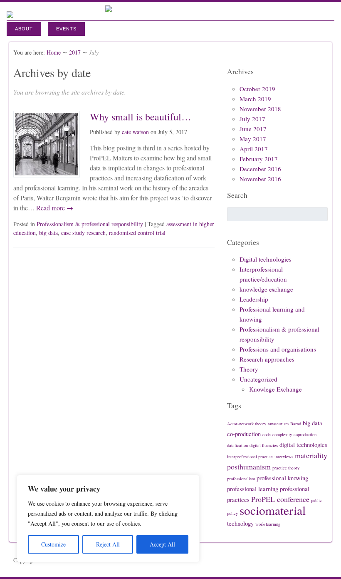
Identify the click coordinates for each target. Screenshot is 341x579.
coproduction (305, 434)
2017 (75, 52)
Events (66, 28)
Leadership (254, 299)
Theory (249, 369)
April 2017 (254, 149)
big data (48, 233)
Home (54, 52)
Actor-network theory (246, 424)
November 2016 (260, 179)
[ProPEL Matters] (108, 9)
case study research (83, 233)
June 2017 (253, 129)
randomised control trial (137, 233)
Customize (53, 544)
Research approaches (267, 359)
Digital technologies (266, 259)
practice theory (285, 468)
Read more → (54, 207)
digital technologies (303, 445)
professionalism (241, 479)
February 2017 (259, 159)
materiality (311, 455)
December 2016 (260, 169)
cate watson (135, 132)
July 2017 (252, 119)
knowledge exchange (266, 289)
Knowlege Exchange (275, 389)
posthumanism (249, 467)
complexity (282, 434)
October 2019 (257, 89)
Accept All (162, 544)
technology (240, 523)
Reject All (108, 544)
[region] (108, 518)
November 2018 (260, 109)
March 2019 (255, 99)
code (266, 434)
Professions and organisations (278, 349)
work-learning (267, 524)
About (24, 28)
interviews (283, 456)
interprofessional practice (250, 456)
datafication (237, 445)
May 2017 (253, 139)
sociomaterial (273, 510)
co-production (244, 434)
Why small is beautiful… (140, 116)
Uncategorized (258, 379)
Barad (295, 424)
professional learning (252, 489)
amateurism (278, 424)
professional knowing (282, 478)
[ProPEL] (10, 13)
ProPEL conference (280, 499)
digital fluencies (264, 445)
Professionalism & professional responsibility (90, 224)
